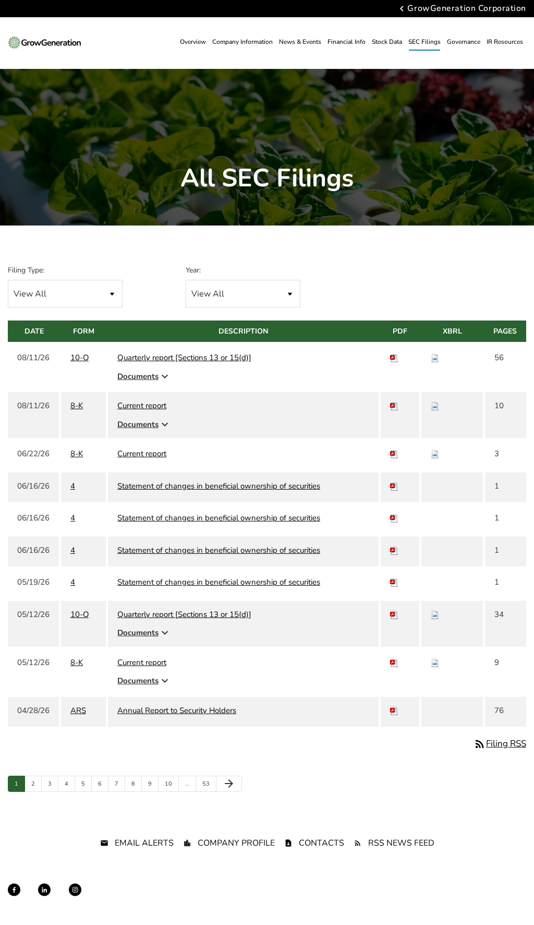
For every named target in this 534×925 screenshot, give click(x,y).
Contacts (321, 843)
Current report (141, 405)
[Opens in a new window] (14, 889)
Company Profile (236, 843)
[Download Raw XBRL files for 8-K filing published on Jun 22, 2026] (435, 453)
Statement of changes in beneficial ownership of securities (218, 486)
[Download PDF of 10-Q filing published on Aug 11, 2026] (394, 357)
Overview (193, 42)
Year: (193, 270)
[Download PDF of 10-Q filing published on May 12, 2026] (394, 614)
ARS (78, 710)
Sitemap (223, 899)
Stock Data (387, 42)
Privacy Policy (140, 899)
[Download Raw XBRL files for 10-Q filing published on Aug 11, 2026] (435, 357)
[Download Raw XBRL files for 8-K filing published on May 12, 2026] (435, 662)
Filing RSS (500, 744)
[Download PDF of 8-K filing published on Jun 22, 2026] (394, 453)
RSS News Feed (401, 843)
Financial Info (346, 42)
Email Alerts (144, 843)
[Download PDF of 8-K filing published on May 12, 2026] (394, 662)
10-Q (79, 357)
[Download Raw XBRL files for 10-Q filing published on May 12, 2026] (435, 614)
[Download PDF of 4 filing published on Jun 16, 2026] (394, 486)
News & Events (300, 42)
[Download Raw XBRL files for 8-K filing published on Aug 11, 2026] (435, 405)
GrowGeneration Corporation (466, 9)
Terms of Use (263, 899)
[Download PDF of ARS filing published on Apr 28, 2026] (394, 710)
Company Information (242, 42)
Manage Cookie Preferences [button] (487, 899)
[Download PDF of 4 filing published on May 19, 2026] (394, 582)
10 (170, 783)
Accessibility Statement (405, 899)
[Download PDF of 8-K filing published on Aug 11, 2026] (394, 405)
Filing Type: (26, 270)
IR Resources (505, 42)
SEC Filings (424, 42)
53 (208, 783)
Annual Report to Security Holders (176, 710)
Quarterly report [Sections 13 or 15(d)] (184, 357)
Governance (463, 42)
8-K (76, 405)
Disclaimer (186, 899)
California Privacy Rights (327, 899)
